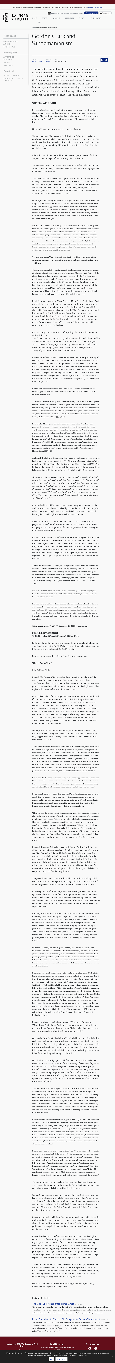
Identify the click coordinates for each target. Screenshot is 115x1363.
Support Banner (63, 13)
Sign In (81, 13)
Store (44, 18)
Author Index (9, 57)
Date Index (7, 60)
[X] (106, 60)
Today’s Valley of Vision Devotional (13, 79)
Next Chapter (95, 18)
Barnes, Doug (37, 61)
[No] (112, 1357)
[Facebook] (102, 60)
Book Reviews (9, 47)
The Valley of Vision (11, 76)
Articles (48, 61)
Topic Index (8, 65)
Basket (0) (92, 13)
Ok (51, 1359)
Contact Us (74, 13)
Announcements (10, 41)
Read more (61, 1359)
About (39, 22)
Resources (69, 18)
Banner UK (53, 13)
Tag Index (7, 63)
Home (34, 27)
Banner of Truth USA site (95, 7)
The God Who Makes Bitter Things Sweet (53, 1303)
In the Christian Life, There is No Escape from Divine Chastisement (66, 1319)
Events (81, 18)
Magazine (56, 18)
